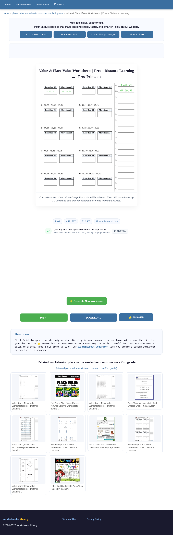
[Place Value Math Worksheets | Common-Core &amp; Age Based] (106, 429)
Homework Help (69, 34)
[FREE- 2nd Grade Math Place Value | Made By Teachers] (67, 470)
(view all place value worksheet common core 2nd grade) (86, 368)
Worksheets (15, 519)
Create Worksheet (36, 34)
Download (93, 317)
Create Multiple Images (103, 34)
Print (44, 317)
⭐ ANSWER (136, 317)
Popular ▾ (59, 4)
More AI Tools (137, 34)
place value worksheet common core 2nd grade (37, 13)
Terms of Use (42, 4)
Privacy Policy (23, 4)
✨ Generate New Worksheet (87, 301)
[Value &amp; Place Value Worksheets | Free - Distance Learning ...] (29, 387)
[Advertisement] (86, 267)
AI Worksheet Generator (93, 346)
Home (8, 4)
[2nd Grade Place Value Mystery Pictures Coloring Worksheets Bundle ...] (67, 387)
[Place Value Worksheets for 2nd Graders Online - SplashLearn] (144, 387)
